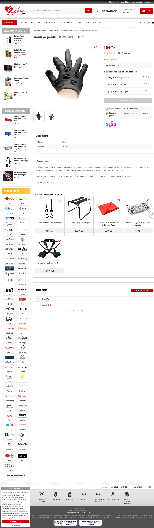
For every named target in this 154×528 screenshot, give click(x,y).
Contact (97, 23)
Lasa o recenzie (142, 290)
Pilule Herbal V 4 (20, 92)
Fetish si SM (53, 30)
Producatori (67, 23)
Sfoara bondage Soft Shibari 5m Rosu (20, 118)
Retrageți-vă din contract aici (98, 500)
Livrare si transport (41, 500)
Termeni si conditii (70, 500)
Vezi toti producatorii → (16, 475)
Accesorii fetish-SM (68, 30)
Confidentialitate (112, 499)
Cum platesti (55, 499)
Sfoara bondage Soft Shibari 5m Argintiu (138, 224)
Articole (23, 23)
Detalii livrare (137, 487)
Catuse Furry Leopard (120, 91)
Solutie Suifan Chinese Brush (19, 51)
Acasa (105, 487)
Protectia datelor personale (127, 501)
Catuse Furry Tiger (119, 85)
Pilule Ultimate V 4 (21, 64)
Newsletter (83, 23)
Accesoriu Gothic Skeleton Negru (20, 173)
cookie (4, 497)
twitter (144, 22)
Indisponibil (128, 100)
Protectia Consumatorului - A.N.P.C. (78, 513)
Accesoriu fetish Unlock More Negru (21, 159)
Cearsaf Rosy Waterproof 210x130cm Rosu (108, 224)
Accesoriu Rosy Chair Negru (79, 223)
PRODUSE (9, 23)
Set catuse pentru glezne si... (122, 78)
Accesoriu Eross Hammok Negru (49, 223)
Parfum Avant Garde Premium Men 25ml (20, 38)
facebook (140, 22)
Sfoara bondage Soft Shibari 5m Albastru (20, 132)
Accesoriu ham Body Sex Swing (49, 263)
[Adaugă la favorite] (95, 47)
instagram (148, 22)
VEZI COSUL (146, 11)
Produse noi (50, 23)
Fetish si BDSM (40, 30)
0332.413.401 (111, 11)
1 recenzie (126, 53)
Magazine (36, 23)
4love (71, 510)
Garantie (84, 499)
